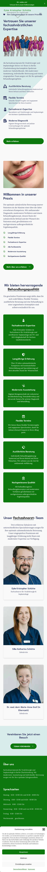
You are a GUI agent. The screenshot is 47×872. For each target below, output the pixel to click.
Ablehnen (23, 858)
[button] (44, 829)
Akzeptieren (23, 852)
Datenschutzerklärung (20, 869)
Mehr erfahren (13, 141)
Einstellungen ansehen (23, 864)
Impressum (31, 869)
